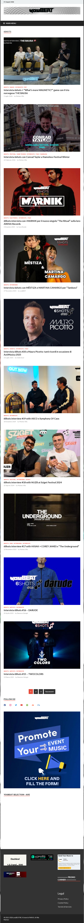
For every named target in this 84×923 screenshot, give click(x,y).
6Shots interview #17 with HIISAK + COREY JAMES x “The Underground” (41, 546)
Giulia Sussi (20, 358)
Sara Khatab (22, 227)
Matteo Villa (20, 96)
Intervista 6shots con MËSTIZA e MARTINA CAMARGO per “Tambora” (40, 287)
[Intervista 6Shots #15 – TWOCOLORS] (42, 645)
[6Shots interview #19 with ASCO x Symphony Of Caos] (42, 390)
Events (12, 348)
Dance (12, 87)
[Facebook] (5, 705)
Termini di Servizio (65, 907)
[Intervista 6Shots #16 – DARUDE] (42, 581)
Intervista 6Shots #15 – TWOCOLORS (23, 674)
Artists (12, 607)
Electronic (14, 218)
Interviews (14, 285)
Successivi (49, 691)
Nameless (43, 154)
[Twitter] (16, 705)
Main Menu (11, 23)
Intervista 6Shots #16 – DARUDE (21, 610)
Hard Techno (21, 154)
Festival (13, 154)
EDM (11, 543)
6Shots (6, 87)
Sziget (28, 479)
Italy (37, 154)
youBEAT (23, 291)
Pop (25, 87)
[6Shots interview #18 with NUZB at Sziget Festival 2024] (42, 454)
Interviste (19, 87)
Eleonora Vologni (22, 613)
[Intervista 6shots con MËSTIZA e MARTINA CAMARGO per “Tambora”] (42, 259)
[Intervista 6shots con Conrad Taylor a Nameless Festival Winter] (42, 128)
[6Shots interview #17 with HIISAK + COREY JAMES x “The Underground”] (42, 518)
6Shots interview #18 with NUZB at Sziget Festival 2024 (33, 482)
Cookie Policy (63, 903)
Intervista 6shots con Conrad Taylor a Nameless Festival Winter (37, 157)
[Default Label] (21, 705)
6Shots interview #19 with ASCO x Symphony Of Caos (31, 418)
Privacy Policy (63, 899)
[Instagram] (10, 705)
